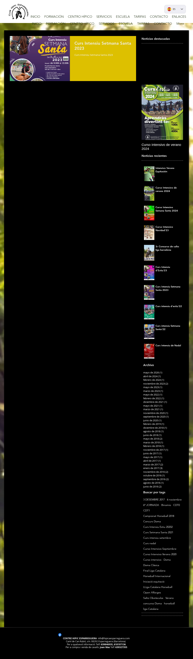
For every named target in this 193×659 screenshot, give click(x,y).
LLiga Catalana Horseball (157, 587)
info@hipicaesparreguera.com (114, 638)
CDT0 (176, 505)
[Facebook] (60, 635)
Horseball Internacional (156, 576)
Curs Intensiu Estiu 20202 (158, 527)
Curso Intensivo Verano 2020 (159, 554)
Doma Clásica (151, 565)
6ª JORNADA (151, 505)
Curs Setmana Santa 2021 (158, 532)
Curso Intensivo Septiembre (159, 548)
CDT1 (146, 510)
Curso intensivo (152, 559)
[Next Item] (177, 112)
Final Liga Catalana (154, 570)
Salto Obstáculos (153, 598)
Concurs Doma (152, 521)
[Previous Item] (147, 112)
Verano (169, 598)
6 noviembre (174, 499)
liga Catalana (150, 609)
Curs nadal (149, 543)
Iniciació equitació (153, 581)
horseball (169, 603)
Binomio (166, 505)
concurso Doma (152, 603)
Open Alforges (152, 592)
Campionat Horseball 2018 (158, 516)
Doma (167, 559)
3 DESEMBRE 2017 (154, 499)
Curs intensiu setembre (157, 537)
